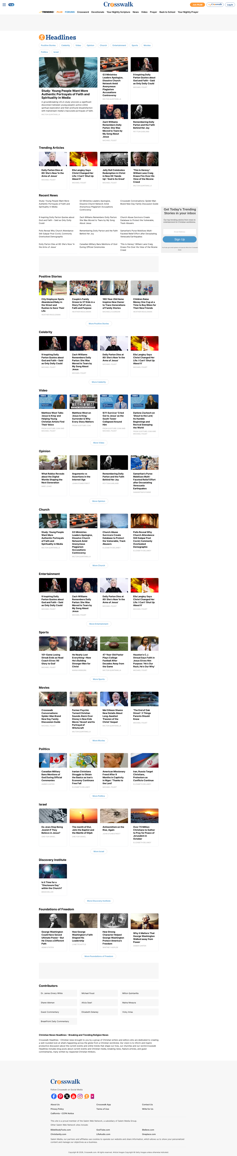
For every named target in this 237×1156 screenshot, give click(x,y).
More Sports (99, 679)
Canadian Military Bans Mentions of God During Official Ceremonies (98, 245)
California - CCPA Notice (62, 1113)
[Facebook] (54, 1096)
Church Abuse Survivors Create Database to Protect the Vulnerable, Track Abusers (137, 220)
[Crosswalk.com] (118, 4)
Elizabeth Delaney (90, 1012)
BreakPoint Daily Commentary (55, 1021)
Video (144, 12)
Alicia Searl (87, 1002)
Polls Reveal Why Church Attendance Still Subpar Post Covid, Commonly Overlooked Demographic (56, 233)
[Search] (11, 4)
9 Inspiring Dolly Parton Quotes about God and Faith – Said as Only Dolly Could (56, 220)
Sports (135, 45)
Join (197, 4)
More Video (98, 442)
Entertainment (119, 45)
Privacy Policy (57, 1109)
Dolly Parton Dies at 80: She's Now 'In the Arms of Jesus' (57, 245)
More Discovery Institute (98, 901)
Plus (59, 12)
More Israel (99, 851)
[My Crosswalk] (215, 5)
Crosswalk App (103, 1104)
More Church (99, 565)
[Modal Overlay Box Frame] (179, 230)
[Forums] (86, 1096)
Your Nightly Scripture (118, 12)
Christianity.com (58, 1134)
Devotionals (97, 12)
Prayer (153, 12)
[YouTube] (73, 1096)
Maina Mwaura (129, 1002)
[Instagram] (80, 1096)
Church (103, 45)
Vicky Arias (127, 1012)
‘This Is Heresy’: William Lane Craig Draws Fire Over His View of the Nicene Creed (138, 247)
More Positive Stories (99, 323)
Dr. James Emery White (52, 993)
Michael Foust (88, 993)
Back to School (167, 12)
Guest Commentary (50, 1012)
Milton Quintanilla (130, 993)
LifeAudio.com (103, 1134)
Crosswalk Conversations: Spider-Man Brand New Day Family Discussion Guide (139, 202)
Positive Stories (48, 45)
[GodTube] (93, 1096)
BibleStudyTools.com (61, 1130)
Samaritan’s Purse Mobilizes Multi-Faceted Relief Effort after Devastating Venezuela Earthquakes (138, 233)
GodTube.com (103, 1130)
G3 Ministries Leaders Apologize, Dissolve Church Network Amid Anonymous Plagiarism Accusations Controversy (96, 205)
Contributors (48, 986)
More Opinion (98, 501)
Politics (44, 52)
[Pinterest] (60, 1096)
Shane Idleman (47, 1002)
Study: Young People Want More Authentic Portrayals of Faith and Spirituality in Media (54, 204)
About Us (55, 1104)
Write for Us (147, 1109)
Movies (147, 45)
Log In (230, 4)
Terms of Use (102, 1109)
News (136, 12)
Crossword (83, 12)
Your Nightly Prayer (188, 12)
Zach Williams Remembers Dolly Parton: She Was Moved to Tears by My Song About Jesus (98, 220)
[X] (67, 1096)
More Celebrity (99, 382)
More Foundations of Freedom (99, 956)
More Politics (99, 796)
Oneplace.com (149, 1134)
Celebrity (65, 45)
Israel (56, 52)
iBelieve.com (148, 1130)
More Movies (99, 740)
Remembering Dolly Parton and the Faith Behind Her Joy (99, 232)
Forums (70, 12)
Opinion (90, 45)
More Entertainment (98, 624)
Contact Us (147, 1104)
